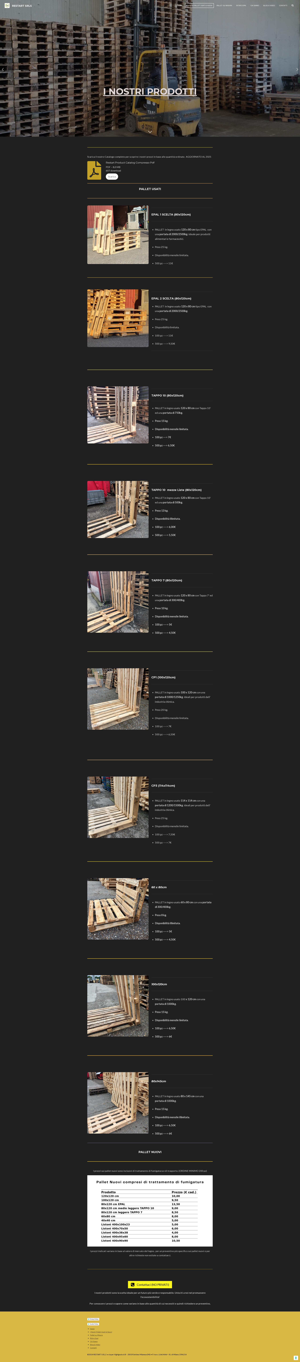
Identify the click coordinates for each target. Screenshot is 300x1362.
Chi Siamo (94, 1341)
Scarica (112, 176)
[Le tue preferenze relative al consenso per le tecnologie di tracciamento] (296, 1358)
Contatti (93, 1348)
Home (92, 1329)
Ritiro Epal (94, 1338)
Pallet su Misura (96, 1335)
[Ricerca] (292, 5)
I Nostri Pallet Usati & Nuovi (101, 1332)
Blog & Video (95, 1345)
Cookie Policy (94, 1324)
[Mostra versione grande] (118, 234)
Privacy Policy (94, 1319)
